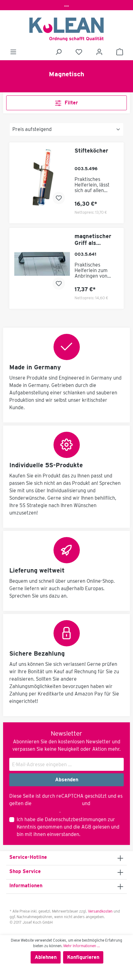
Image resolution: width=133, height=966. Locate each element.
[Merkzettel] (79, 52)
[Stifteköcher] (42, 178)
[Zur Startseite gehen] (66, 29)
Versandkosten (100, 911)
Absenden (66, 780)
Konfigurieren (83, 957)
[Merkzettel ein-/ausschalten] (59, 198)
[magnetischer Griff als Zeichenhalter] (42, 264)
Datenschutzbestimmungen (75, 819)
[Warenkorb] (120, 52)
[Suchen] (58, 52)
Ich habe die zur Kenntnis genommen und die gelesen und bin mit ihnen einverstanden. (68, 827)
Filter (70, 103)
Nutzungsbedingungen (34, 811)
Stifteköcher (91, 150)
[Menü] (13, 52)
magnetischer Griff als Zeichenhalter (93, 239)
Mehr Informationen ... (81, 945)
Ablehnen (46, 957)
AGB (86, 827)
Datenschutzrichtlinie (57, 803)
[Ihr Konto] (99, 52)
